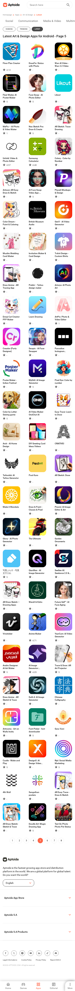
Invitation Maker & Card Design (37, 254)
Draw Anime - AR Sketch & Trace (10, 698)
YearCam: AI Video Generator (63, 635)
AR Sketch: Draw (62, 475)
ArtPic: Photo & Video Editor (62, 318)
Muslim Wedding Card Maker (11, 254)
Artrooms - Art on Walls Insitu (11, 730)
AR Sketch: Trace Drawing (62, 128)
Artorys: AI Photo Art (63, 286)
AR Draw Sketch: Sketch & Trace (10, 825)
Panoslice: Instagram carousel (60, 350)
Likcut (58, 95)
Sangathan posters (34, 793)
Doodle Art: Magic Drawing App (37, 825)
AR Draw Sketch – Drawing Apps (11, 603)
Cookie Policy (26, 960)
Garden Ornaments (60, 540)
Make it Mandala (11, 507)
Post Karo (33, 475)
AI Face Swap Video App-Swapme (35, 191)
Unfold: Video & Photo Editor (10, 159)
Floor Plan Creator (11, 63)
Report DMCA (55, 960)
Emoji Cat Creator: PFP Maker (11, 318)
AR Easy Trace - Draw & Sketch (62, 793)
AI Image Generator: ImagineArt (34, 667)
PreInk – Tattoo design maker (36, 286)
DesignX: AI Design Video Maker (35, 762)
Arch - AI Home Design (10, 445)
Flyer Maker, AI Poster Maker (10, 96)
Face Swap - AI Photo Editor (36, 96)
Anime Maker (35, 634)
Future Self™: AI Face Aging (62, 603)
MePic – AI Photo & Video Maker (11, 128)
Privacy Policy (41, 960)
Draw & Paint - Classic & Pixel (36, 508)
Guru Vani (59, 729)
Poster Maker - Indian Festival (10, 381)
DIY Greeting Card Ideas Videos (37, 445)
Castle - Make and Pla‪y (11, 762)
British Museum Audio (36, 223)
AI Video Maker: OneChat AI (36, 413)
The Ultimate (35, 538)
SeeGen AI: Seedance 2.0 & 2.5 (62, 572)
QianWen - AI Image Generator (36, 571)
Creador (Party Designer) (10, 350)
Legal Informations (10, 960)
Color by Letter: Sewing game (10, 413)
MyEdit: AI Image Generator (37, 381)
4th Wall (7, 792)
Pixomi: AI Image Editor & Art (62, 508)
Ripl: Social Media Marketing (63, 762)
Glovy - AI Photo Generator (10, 540)
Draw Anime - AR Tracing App (10, 286)
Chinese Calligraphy (60, 698)
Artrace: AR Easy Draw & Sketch (10, 191)
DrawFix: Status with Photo (36, 64)
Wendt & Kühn (35, 602)
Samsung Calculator (34, 159)
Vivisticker (7, 634)
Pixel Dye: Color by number (63, 381)
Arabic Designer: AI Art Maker (10, 666)
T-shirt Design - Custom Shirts (62, 254)
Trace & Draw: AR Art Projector (63, 666)
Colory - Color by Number (62, 159)
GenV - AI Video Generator (62, 223)
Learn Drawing (36, 317)
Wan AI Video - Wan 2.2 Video (62, 64)
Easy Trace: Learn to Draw (63, 413)
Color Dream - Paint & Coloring (10, 223)
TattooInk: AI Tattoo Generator (11, 476)
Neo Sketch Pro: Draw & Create (36, 128)
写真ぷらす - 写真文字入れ (11, 571)
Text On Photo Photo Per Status (63, 825)
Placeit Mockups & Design (62, 191)
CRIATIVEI (59, 443)
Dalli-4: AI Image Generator (36, 698)
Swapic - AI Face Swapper (36, 350)
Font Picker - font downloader (37, 730)
